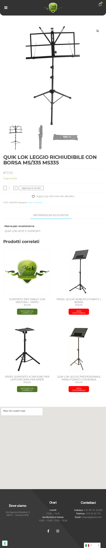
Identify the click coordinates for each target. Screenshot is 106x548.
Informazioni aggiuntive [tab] (51, 215)
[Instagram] (58, 531)
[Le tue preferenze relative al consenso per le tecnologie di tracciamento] (4, 543)
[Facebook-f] (48, 531)
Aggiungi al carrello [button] (27, 312)
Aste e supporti (35, 202)
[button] (97, 31)
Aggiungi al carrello (31, 188)
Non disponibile (78, 312)
